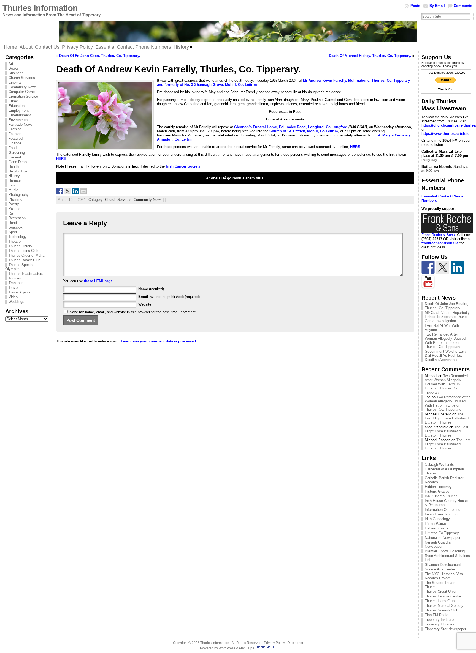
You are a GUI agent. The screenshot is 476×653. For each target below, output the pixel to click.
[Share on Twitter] (67, 191)
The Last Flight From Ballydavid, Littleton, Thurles (447, 418)
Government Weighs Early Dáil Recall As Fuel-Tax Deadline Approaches (446, 355)
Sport (13, 232)
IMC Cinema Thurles (441, 496)
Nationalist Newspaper (442, 538)
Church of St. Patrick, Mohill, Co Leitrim (303, 131)
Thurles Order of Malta (26, 255)
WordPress (227, 648)
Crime (13, 101)
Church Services (22, 78)
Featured (16, 138)
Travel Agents (20, 292)
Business (16, 73)
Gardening (17, 152)
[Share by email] (83, 191)
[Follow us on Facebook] (428, 267)
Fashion (15, 134)
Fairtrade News (21, 124)
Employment (19, 110)
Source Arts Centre (440, 569)
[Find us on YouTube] (428, 282)
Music (13, 190)
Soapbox (16, 227)
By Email (437, 6)
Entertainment (20, 115)
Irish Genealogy (437, 519)
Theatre (15, 241)
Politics (14, 209)
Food (13, 148)
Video (13, 297)
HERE (355, 147)
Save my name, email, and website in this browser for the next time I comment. (133, 312)
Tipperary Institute (439, 620)
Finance (15, 143)
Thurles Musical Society (444, 605)
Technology (18, 237)
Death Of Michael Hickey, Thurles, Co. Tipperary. (370, 56)
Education (17, 106)
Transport (16, 283)
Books (14, 68)
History (14, 176)
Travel (13, 288)
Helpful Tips (18, 171)
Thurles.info (443, 62)
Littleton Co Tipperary (442, 533)
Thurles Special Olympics (19, 267)
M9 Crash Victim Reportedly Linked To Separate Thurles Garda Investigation (447, 317)
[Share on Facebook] (59, 191)
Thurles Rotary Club (24, 260)
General (15, 157)
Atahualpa (246, 648)
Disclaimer (295, 643)
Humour (15, 181)
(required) (151, 289)
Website (144, 304)
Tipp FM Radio (436, 615)
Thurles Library (20, 246)
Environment (19, 120)
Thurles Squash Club (441, 610)
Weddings (16, 302)
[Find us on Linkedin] (457, 267)
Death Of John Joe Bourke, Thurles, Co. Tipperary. (446, 306)
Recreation (17, 218)
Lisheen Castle (436, 528)
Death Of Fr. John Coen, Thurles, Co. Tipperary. (99, 56)
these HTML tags (98, 281)
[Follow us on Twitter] (442, 267)
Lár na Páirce (435, 524)
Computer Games (23, 92)
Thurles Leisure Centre (443, 596)
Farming (15, 129)
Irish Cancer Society (183, 166)
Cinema (15, 82)
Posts (415, 6)
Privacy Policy (274, 643)
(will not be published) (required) (169, 297)
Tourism (15, 278)
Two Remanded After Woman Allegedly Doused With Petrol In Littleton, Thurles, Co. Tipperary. (445, 340)
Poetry (14, 204)
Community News (23, 87)
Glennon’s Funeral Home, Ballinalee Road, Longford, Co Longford (290, 127)
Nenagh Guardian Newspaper (438, 544)
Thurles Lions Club (23, 251)
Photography (19, 195)
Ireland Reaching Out (441, 514)
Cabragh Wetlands (439, 464)
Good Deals (18, 162)
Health (14, 166)
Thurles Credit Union (441, 591)
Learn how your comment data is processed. (159, 341)
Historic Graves (437, 491)
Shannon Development (443, 565)
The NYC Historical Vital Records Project (444, 576)
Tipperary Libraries (439, 624)
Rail (12, 213)
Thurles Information (40, 8)
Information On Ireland (442, 509)
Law (12, 185)
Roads (14, 223)
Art (11, 64)
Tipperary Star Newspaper (445, 629)
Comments (463, 6)
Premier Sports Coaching (445, 551)
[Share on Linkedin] (75, 191)
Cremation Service (23, 96)
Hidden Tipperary (438, 487)
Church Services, (119, 199)
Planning (15, 199)
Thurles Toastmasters (26, 273)
